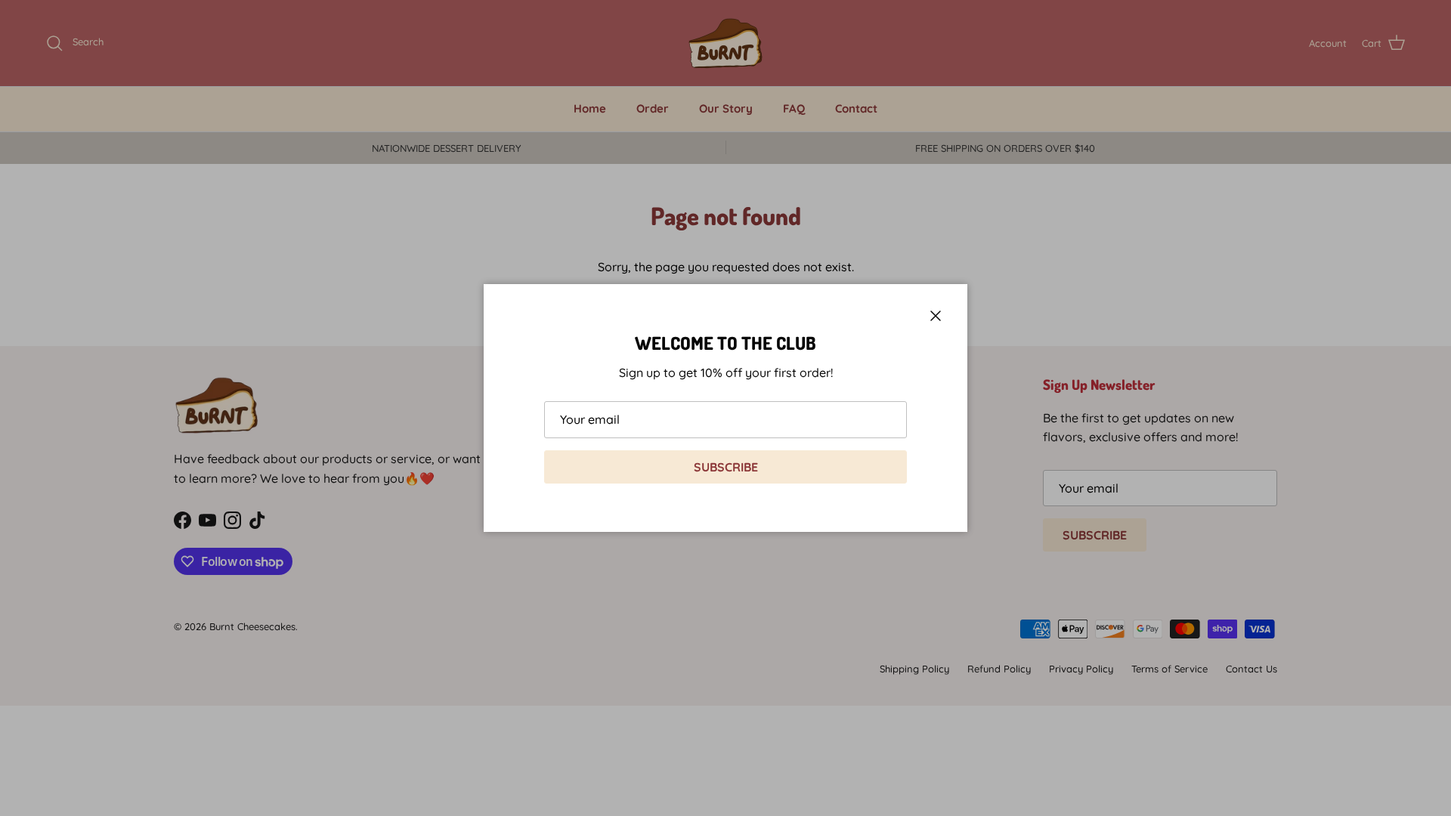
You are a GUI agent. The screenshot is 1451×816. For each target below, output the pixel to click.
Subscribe (726, 466)
